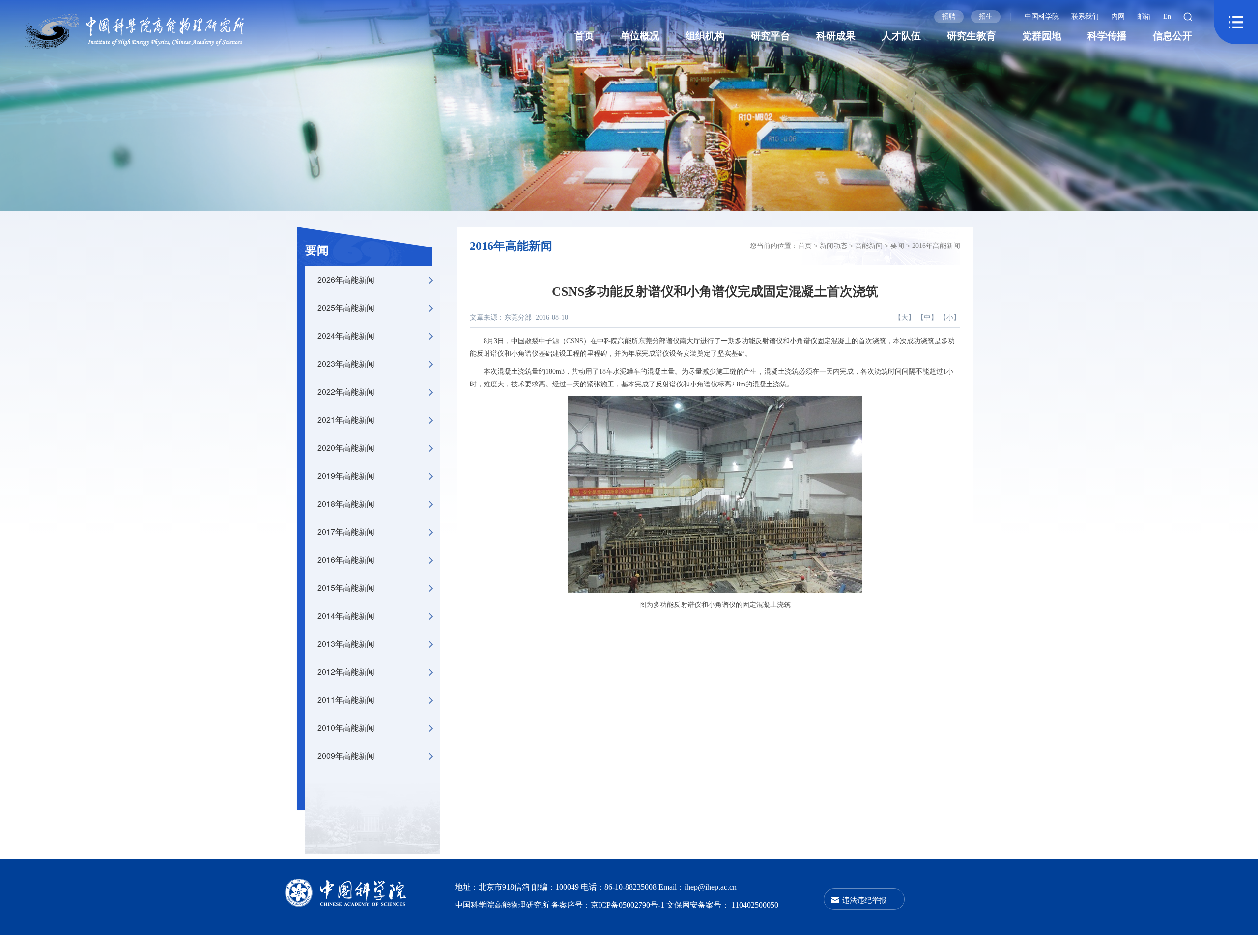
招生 (986, 16)
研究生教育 (971, 35)
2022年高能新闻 (345, 391)
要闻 (317, 250)
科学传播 (1107, 35)
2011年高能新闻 (345, 699)
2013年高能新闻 (345, 643)
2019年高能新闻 (345, 475)
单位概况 (639, 35)
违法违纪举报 (864, 899)
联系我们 (1085, 16)
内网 (1118, 16)
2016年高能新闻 (345, 559)
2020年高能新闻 (345, 447)
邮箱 (1144, 16)
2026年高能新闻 (345, 279)
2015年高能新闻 (345, 587)
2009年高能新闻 (345, 755)
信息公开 (1172, 35)
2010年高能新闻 (345, 727)
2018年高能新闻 (345, 503)
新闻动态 (833, 245)
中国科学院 (1042, 16)
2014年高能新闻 (345, 615)
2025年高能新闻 (345, 307)
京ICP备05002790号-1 (628, 905)
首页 (584, 35)
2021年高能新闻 (345, 419)
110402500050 (754, 905)
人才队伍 (901, 35)
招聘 (949, 16)
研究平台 (770, 35)
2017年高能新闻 (345, 531)
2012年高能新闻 (345, 671)
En (1167, 16)
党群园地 (1041, 35)
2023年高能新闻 (345, 363)
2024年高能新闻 (345, 335)
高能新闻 (869, 245)
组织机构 (705, 35)
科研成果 (836, 35)
